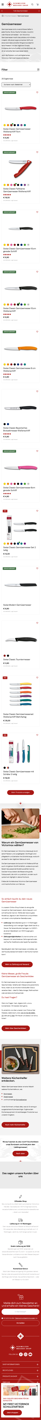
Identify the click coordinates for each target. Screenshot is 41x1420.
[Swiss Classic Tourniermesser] (20, 639)
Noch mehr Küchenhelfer (15, 1125)
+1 (28, 185)
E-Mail (12, 1016)
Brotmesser (8, 1094)
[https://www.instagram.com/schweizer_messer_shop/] (25, 1354)
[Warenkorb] (37, 4)
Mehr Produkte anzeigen (20, 792)
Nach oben (20, 1153)
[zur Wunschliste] (37, 92)
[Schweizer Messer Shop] (17, 4)
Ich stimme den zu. (20, 1318)
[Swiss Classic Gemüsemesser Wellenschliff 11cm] (20, 109)
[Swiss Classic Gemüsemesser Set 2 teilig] (20, 527)
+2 (28, 245)
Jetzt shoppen (12, 1412)
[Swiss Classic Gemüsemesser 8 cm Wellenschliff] (20, 348)
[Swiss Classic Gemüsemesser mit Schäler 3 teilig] (20, 751)
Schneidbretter (21, 1100)
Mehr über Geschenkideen (15, 1028)
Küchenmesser (10, 16)
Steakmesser (8, 1097)
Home (3, 17)
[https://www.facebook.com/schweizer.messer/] (21, 1354)
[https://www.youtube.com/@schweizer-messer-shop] (30, 1354)
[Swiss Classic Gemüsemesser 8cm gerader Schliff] (20, 467)
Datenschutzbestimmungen (25, 1318)
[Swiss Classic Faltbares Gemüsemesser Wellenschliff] (20, 169)
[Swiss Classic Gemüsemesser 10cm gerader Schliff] (20, 228)
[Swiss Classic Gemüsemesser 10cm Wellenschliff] (20, 288)
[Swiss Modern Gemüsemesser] (20, 585)
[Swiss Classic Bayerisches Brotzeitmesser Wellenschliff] (20, 408)
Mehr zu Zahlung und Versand (17, 964)
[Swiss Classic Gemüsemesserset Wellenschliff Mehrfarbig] (20, 694)
